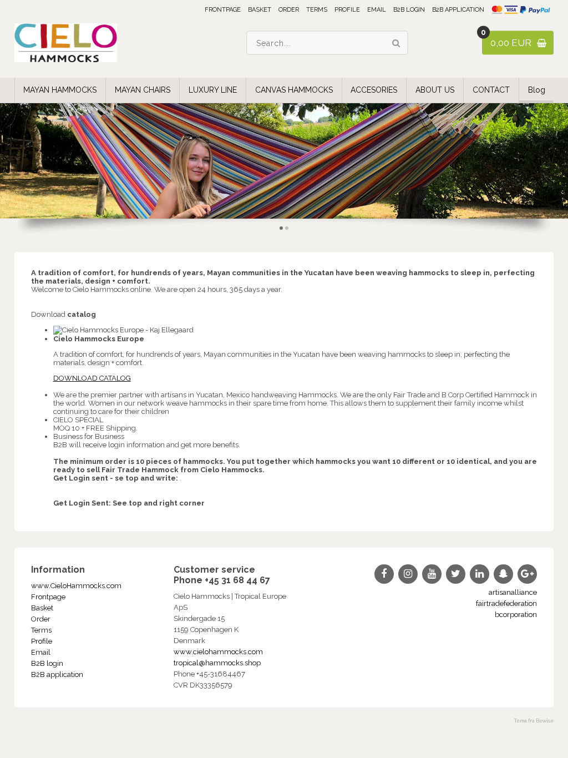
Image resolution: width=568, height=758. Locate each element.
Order (288, 9)
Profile (347, 9)
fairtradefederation (506, 603)
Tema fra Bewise (534, 721)
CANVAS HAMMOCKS (294, 89)
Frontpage (223, 9)
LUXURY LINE (213, 89)
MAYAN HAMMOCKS (60, 89)
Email (376, 9)
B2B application (458, 9)
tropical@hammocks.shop (217, 663)
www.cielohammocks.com (218, 652)
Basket (259, 9)
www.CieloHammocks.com (76, 586)
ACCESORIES (374, 89)
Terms (316, 9)
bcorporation (516, 614)
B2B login (409, 9)
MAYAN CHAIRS (142, 89)
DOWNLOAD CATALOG (92, 378)
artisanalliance (513, 592)
